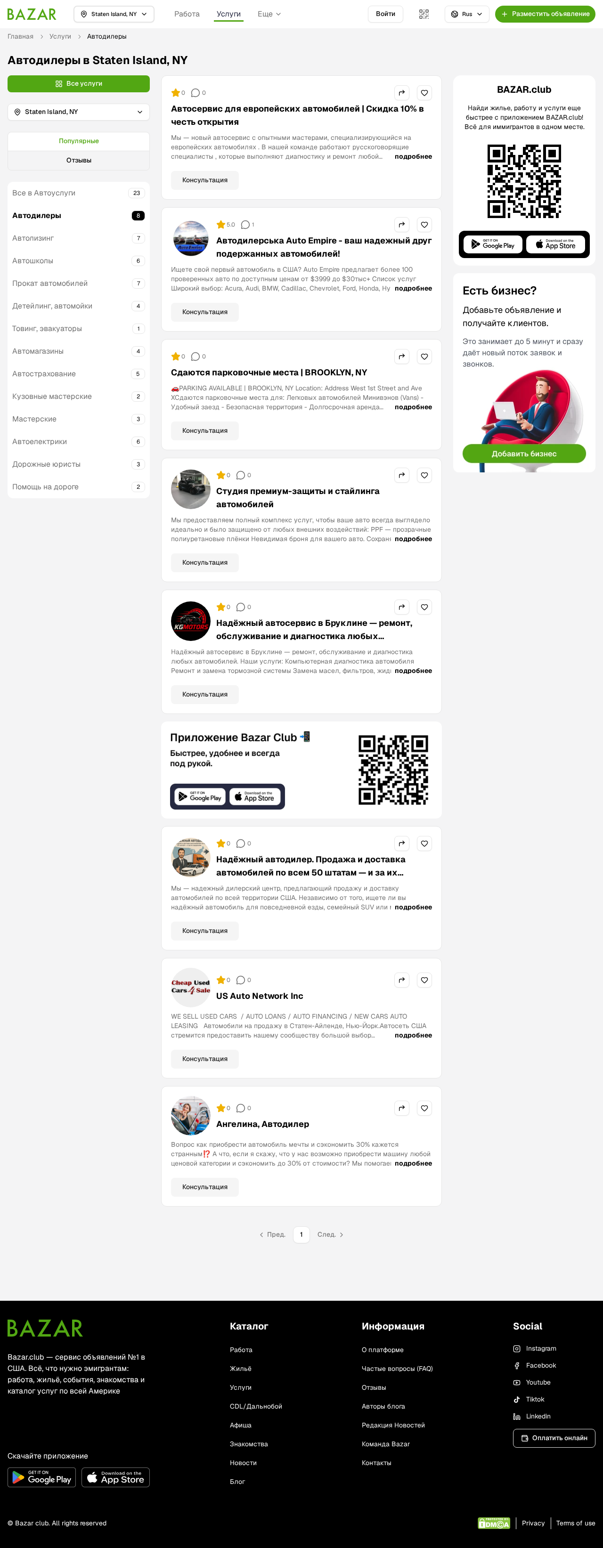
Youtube (538, 1382)
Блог (237, 1481)
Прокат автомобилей (50, 283)
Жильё (241, 1368)
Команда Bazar (386, 1444)
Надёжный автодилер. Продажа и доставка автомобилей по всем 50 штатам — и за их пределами (311, 872)
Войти (385, 13)
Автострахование (44, 374)
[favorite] (424, 92)
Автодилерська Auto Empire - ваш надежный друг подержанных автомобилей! (324, 247)
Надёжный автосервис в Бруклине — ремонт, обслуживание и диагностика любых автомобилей (314, 636)
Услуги (229, 14)
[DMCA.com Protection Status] (494, 1523)
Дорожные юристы (46, 464)
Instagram (541, 1348)
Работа (187, 14)
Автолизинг (33, 238)
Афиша (241, 1425)
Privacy (533, 1523)
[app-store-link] (115, 1477)
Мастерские (34, 419)
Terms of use (575, 1523)
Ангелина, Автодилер (262, 1123)
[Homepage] (32, 14)
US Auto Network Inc (259, 995)
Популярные (79, 141)
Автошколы (32, 261)
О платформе (383, 1349)
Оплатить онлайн (559, 1438)
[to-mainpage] (45, 1328)
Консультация (205, 180)
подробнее (413, 156)
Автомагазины (38, 351)
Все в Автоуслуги (43, 193)
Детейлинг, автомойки (52, 306)
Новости (243, 1463)
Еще (265, 14)
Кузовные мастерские (52, 396)
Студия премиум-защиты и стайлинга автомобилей (298, 498)
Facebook (541, 1365)
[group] (79, 151)
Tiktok (535, 1399)
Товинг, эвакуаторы (47, 328)
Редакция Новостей (393, 1425)
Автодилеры (36, 215)
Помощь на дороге (45, 487)
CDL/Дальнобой (256, 1406)
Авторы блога (383, 1406)
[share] (401, 92)
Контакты (376, 1463)
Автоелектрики (39, 441)
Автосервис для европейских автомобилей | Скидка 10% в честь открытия (297, 115)
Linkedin (538, 1416)
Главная (20, 36)
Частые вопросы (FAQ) (397, 1368)
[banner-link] (301, 770)
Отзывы (78, 160)
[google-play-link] (42, 1477)
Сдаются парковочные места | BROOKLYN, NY (269, 372)
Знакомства (249, 1444)
